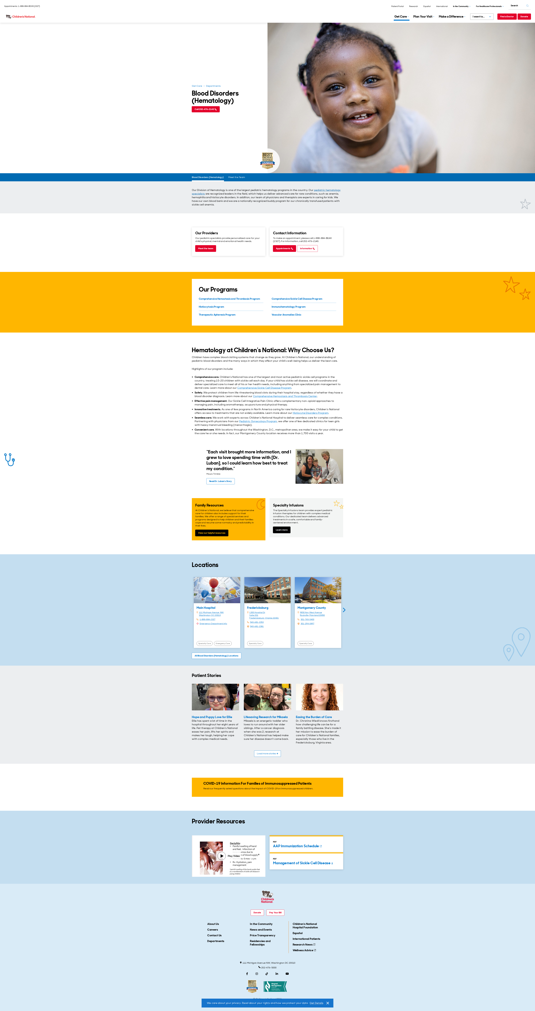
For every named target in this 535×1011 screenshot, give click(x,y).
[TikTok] (267, 973)
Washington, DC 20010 (210, 615)
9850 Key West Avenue (311, 612)
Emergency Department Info (213, 623)
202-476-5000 (269, 967)
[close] (327, 1003)
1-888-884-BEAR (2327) (29, 6)
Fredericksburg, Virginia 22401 (264, 618)
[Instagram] (257, 973)
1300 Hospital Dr (257, 612)
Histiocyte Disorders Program (310, 413)
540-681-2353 (257, 622)
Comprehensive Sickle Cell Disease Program (264, 388)
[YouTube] (287, 973)
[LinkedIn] (277, 973)
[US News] (252, 986)
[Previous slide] (191, 610)
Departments (213, 85)
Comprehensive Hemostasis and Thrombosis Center (285, 396)
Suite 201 (253, 615)
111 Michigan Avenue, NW (211, 612)
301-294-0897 (307, 623)
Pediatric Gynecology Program (258, 421)
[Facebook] (247, 973)
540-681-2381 (257, 626)
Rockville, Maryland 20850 (312, 615)
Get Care (197, 85)
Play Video (234, 856)
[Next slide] (344, 610)
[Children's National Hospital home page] (21, 16)
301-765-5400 (307, 619)
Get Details (316, 1003)
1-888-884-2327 (207, 619)
